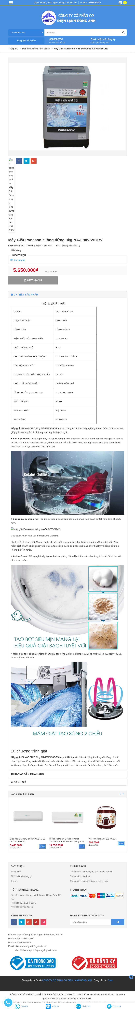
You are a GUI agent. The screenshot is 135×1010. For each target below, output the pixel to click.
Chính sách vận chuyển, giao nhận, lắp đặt (91, 871)
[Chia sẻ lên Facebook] (19, 161)
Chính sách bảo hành (80, 876)
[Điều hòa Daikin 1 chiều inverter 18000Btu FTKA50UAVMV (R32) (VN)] (67, 817)
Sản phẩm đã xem (25, 41)
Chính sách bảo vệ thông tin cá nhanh (89, 881)
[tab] (67, 294)
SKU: (58, 245)
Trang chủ (16, 871)
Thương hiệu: (34, 245)
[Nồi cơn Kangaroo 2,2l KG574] (107, 817)
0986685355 (56, 39)
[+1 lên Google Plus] (33, 161)
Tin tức (14, 881)
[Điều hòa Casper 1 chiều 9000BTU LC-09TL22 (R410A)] (28, 817)
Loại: (11, 245)
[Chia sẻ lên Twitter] (26, 161)
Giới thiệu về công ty (103, 39)
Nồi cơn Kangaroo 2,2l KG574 (102, 839)
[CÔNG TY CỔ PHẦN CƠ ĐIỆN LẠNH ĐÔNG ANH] (67, 18)
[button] (67, 294)
